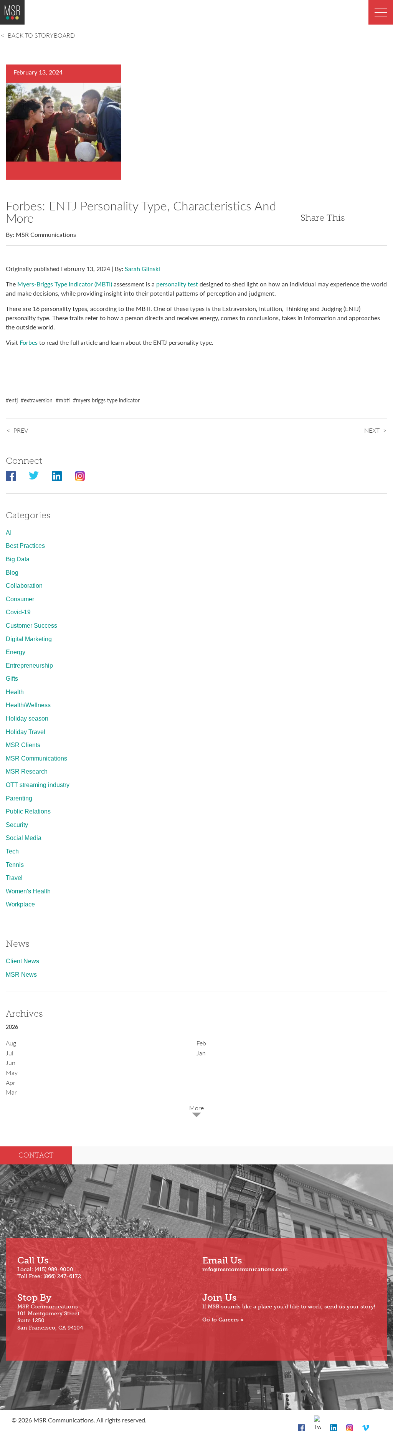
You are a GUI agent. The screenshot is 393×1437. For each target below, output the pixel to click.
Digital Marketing (29, 639)
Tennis (15, 865)
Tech (12, 851)
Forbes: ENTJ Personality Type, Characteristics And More (141, 212)
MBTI (64, 400)
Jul (9, 1052)
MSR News (21, 974)
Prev (20, 430)
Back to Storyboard (41, 35)
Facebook (11, 476)
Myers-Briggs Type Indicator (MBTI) (64, 283)
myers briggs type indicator (108, 400)
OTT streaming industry (37, 785)
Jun (10, 1062)
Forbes (29, 342)
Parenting (19, 798)
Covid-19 (18, 612)
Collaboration (24, 585)
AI (9, 532)
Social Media (23, 838)
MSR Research (27, 771)
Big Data (18, 559)
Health (15, 692)
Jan (201, 1052)
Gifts (12, 678)
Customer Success (31, 625)
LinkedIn (57, 476)
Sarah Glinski (142, 268)
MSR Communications (36, 758)
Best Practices (25, 545)
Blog (12, 572)
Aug (11, 1042)
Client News (22, 961)
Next (372, 430)
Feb (201, 1042)
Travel (14, 878)
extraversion (38, 400)
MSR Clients (23, 745)
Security (17, 825)
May (12, 1072)
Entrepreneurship (29, 665)
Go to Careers (220, 1319)
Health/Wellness (28, 705)
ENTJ (13, 400)
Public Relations (28, 811)
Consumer (20, 599)
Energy (15, 652)
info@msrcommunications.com (245, 1269)
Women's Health (28, 891)
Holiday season (27, 718)
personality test (177, 283)
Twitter (34, 476)
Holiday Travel (25, 732)
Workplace (20, 904)
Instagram (80, 476)
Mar (11, 1092)
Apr (10, 1082)
